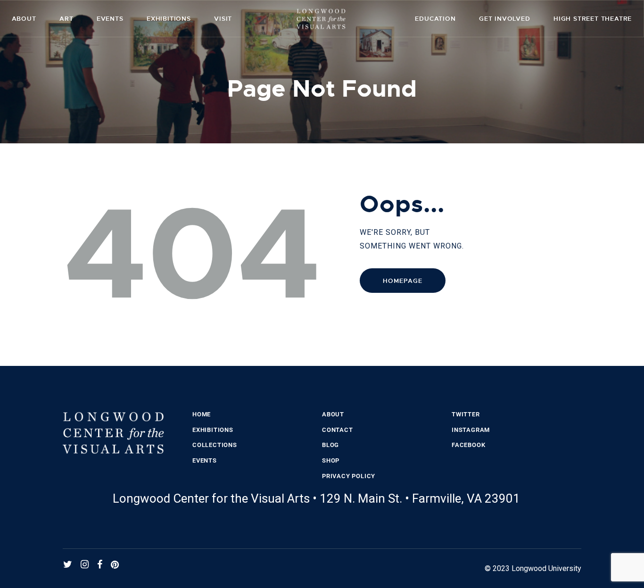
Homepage (402, 281)
